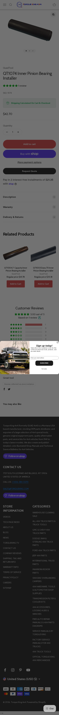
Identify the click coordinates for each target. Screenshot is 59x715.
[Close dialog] (57, 342)
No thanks (44, 369)
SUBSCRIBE (44, 363)
